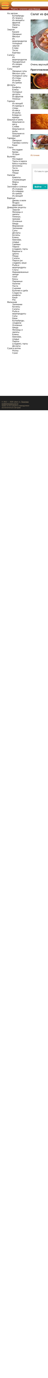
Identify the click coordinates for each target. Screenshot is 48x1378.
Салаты (11, 55)
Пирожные (17, 281)
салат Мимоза (34, 9)
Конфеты (16, 87)
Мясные (16, 36)
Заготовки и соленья (17, 187)
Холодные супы (19, 76)
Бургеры (16, 53)
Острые (16, 154)
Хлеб (14, 277)
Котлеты (16, 235)
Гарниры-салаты (20, 143)
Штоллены (17, 166)
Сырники (16, 288)
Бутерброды (18, 16)
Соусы (10, 147)
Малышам (12, 302)
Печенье (16, 99)
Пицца (15, 173)
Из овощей (17, 103)
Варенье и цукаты (17, 252)
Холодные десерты (17, 93)
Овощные (17, 34)
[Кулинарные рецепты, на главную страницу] (5, 5)
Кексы (15, 279)
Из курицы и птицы (18, 107)
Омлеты (16, 25)
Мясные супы (18, 73)
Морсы (15, 182)
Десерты (11, 85)
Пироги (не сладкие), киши (19, 261)
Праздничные (18, 62)
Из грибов (17, 83)
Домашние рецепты (16, 207)
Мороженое (17, 226)
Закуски (11, 29)
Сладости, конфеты (17, 294)
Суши (15, 353)
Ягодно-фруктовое (17, 204)
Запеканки (17, 228)
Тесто (15, 168)
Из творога (17, 18)
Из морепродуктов (19, 40)
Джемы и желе (19, 200)
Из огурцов (17, 189)
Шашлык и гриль (15, 120)
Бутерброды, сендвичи (18, 322)
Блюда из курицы (16, 116)
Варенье (11, 198)
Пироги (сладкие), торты (20, 248)
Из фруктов (17, 96)
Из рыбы (16, 80)
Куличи (15, 170)
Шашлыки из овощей (18, 134)
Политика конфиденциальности (15, 403)
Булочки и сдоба (20, 290)
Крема (15, 152)
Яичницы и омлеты (17, 213)
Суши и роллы (14, 348)
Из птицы (16, 78)
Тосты (15, 50)
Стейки (15, 126)
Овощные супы (19, 71)
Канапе (15, 32)
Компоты (16, 177)
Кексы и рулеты (19, 163)
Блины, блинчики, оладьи (17, 239)
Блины (15, 90)
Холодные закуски (17, 44)
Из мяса (16, 110)
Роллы (15, 351)
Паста (15, 286)
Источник (35, 155)
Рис (14, 300)
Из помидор (18, 191)
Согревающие (19, 180)
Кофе (14, 184)
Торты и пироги (19, 161)
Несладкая (17, 159)
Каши (14, 27)
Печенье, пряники (16, 218)
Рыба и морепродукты (19, 266)
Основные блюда (17, 222)
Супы (9, 69)
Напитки (11, 175)
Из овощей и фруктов (18, 21)
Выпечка (11, 157)
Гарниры (11, 138)
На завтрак (12, 13)
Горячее (11, 101)
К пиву (15, 48)
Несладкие (17, 150)
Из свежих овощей (17, 65)
